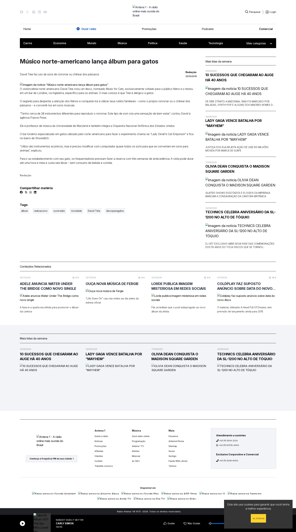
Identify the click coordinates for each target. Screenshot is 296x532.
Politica (152, 43)
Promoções (149, 29)
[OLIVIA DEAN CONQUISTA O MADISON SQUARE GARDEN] (240, 183)
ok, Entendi (258, 518)
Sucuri (172, 451)
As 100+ (136, 461)
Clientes (99, 456)
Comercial (266, 29)
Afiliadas (99, 451)
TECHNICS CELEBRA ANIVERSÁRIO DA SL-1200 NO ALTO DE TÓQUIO (240, 214)
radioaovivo (40, 210)
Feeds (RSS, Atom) (178, 461)
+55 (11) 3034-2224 (228, 440)
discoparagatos (115, 210)
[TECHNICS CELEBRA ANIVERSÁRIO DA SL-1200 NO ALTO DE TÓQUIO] (240, 231)
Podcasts (208, 29)
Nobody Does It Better (69, 520)
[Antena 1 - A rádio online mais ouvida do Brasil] (148, 12)
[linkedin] (35, 192)
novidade (76, 210)
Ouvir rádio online (141, 436)
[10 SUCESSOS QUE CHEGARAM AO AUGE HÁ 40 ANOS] (240, 91)
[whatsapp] (30, 192)
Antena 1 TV (138, 446)
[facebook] (21, 192)
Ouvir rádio (88, 29)
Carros (27, 43)
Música (122, 43)
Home (27, 29)
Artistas (135, 451)
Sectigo (172, 456)
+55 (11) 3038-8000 (228, 460)
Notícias (99, 441)
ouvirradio (59, 210)
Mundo (91, 43)
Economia (59, 43)
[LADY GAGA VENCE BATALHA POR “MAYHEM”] (240, 137)
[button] (21, 12)
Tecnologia (215, 43)
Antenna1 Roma (176, 441)
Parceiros (173, 436)
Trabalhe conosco (104, 466)
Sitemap (173, 446)
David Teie (94, 210)
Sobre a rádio (101, 436)
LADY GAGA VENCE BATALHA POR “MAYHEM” (233, 123)
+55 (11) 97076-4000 (229, 445)
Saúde (183, 43)
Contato (99, 461)
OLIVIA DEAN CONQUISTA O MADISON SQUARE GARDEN (237, 169)
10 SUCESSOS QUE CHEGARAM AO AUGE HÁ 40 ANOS (239, 77)
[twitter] (26, 192)
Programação (138, 441)
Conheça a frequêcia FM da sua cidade (51, 458)
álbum (24, 210)
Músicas (136, 456)
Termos (172, 466)
